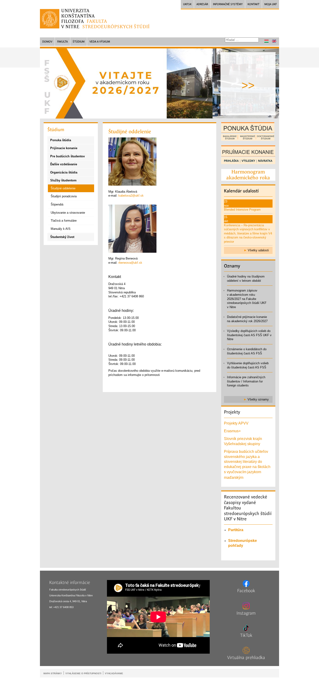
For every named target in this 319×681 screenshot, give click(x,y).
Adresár (202, 4)
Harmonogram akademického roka (248, 174)
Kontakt (253, 4)
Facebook (246, 590)
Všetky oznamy (258, 399)
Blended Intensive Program (242, 209)
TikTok (246, 635)
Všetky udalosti (258, 250)
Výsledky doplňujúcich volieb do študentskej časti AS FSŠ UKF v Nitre (249, 335)
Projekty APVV (236, 423)
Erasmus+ (232, 431)
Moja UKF (270, 4)
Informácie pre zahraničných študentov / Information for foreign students (246, 381)
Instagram (246, 613)
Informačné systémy (228, 4)
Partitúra (235, 530)
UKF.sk (187, 4)
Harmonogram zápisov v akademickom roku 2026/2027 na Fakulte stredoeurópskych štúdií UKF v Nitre (246, 299)
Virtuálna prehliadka (246, 657)
